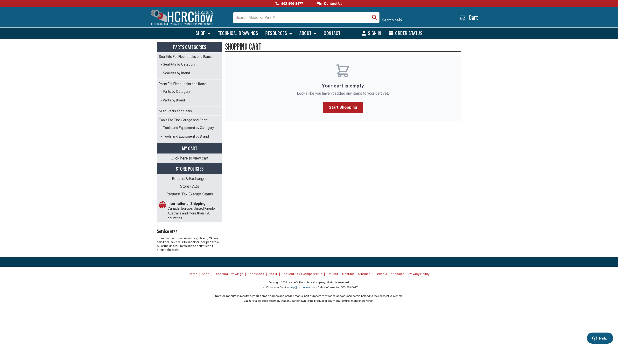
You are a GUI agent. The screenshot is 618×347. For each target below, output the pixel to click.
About (306, 32)
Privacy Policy (419, 274)
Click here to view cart (189, 158)
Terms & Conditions (390, 274)
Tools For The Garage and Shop (183, 120)
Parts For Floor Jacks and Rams (183, 84)
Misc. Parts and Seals (175, 111)
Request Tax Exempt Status (189, 194)
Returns (332, 274)
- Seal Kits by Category (178, 64)
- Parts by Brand (173, 100)
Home (193, 274)
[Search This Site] (374, 18)
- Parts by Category (175, 91)
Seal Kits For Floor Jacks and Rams (185, 57)
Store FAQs (189, 186)
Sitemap (364, 274)
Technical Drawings (238, 32)
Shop (201, 32)
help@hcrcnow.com (302, 287)
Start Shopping (343, 107)
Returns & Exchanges (189, 178)
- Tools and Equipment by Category (187, 128)
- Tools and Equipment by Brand (185, 136)
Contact (332, 32)
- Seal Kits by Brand (175, 73)
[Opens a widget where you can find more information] (600, 339)
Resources (276, 32)
